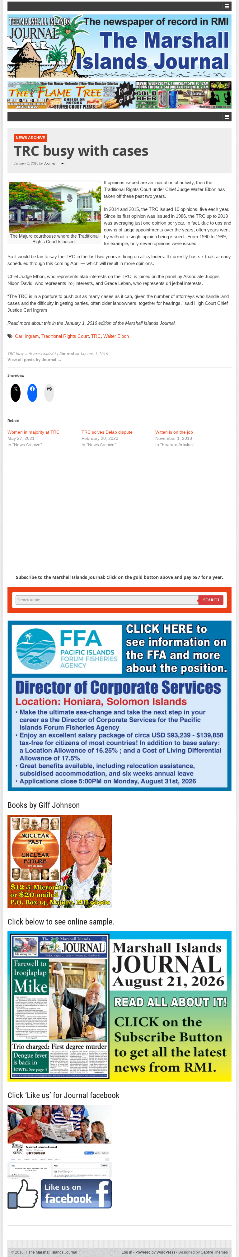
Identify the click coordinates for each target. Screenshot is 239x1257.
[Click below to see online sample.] (119, 1006)
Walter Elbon (116, 336)
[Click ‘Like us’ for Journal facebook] (119, 1157)
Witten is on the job (174, 432)
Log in (127, 1252)
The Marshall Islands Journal (51, 1252)
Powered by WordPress (155, 1252)
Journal (49, 163)
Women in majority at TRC (33, 432)
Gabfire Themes (214, 1252)
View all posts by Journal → (34, 359)
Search (211, 600)
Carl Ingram (27, 336)
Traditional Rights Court (65, 336)
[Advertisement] (119, 499)
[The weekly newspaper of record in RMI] (119, 46)
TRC (96, 336)
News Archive (30, 138)
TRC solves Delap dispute (107, 432)
